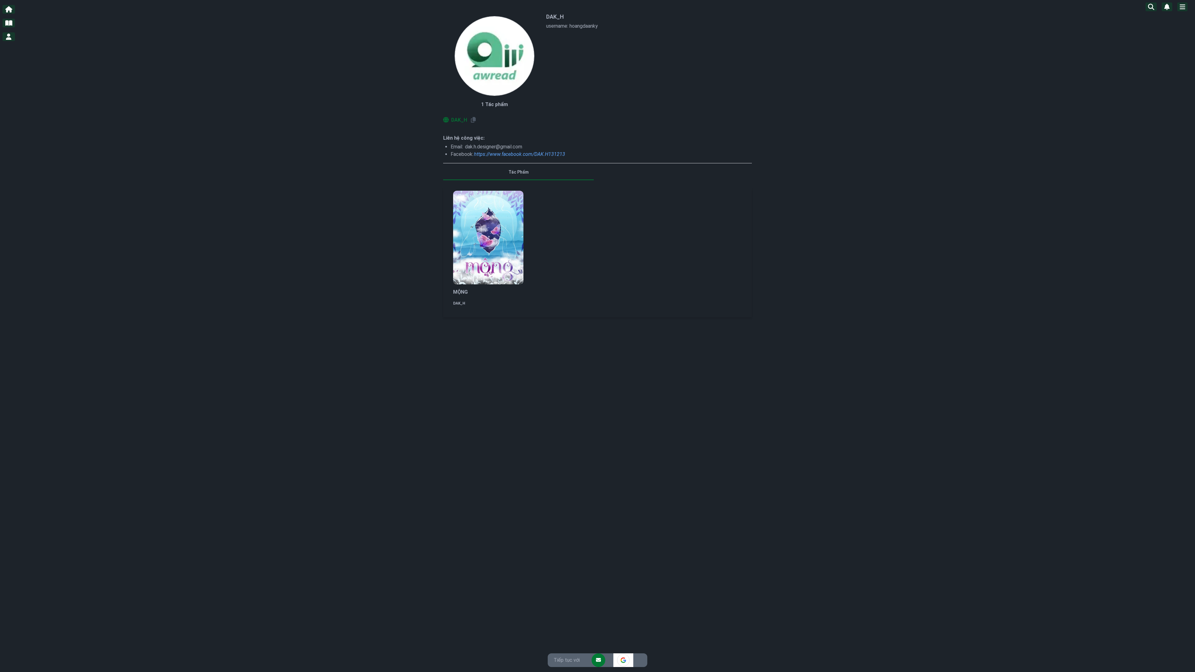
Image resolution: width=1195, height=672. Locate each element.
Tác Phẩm (518, 172)
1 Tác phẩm (494, 104)
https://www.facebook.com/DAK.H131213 (519, 154)
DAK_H (459, 303)
